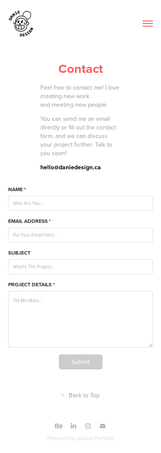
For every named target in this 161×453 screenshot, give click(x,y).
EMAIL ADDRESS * (29, 221)
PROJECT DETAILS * (31, 284)
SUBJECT (19, 252)
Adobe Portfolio (95, 438)
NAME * (17, 189)
